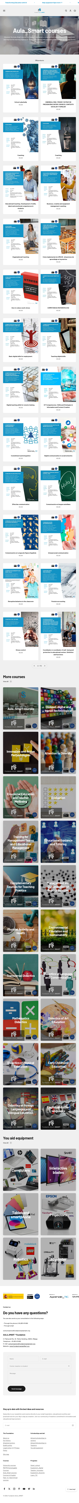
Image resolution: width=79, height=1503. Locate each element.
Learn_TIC (34, 1475)
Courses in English (9, 1475)
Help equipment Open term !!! (39, 2)
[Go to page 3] (44, 665)
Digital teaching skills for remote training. (21, 405)
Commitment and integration (21, 456)
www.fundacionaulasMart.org (19, 1346)
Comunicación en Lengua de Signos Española (20, 553)
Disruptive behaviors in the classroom (21, 601)
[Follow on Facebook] (4, 1489)
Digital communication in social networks (58, 456)
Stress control (21, 650)
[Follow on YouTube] (24, 1489)
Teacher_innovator (37, 1470)
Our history (7, 1440)
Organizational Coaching (21, 257)
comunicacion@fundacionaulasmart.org (21, 1344)
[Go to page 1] (34, 665)
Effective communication (20, 504)
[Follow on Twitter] (9, 1489)
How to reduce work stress (21, 308)
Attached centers (9, 1443)
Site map (6, 1454)
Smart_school (35, 1465)
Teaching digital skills (58, 356)
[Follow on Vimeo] (29, 1489)
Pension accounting (58, 601)
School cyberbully (21, 102)
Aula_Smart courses (10, 1473)
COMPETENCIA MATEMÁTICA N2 (58, 308)
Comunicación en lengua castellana (58, 504)
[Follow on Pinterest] (19, 1489)
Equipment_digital (37, 1468)
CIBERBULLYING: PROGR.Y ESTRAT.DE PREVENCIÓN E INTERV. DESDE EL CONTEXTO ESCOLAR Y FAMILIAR (58, 104)
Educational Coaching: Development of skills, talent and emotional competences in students (20, 206)
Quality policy (7, 1445)
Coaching (21, 155)
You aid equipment (37, 1448)
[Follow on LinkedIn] (34, 1489)
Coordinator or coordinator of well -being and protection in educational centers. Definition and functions (58, 652)
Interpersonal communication (58, 553)
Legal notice (7, 1448)
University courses (9, 1465)
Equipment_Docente (38, 1473)
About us (6, 1438)
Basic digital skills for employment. (21, 356)
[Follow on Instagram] (14, 1489)
